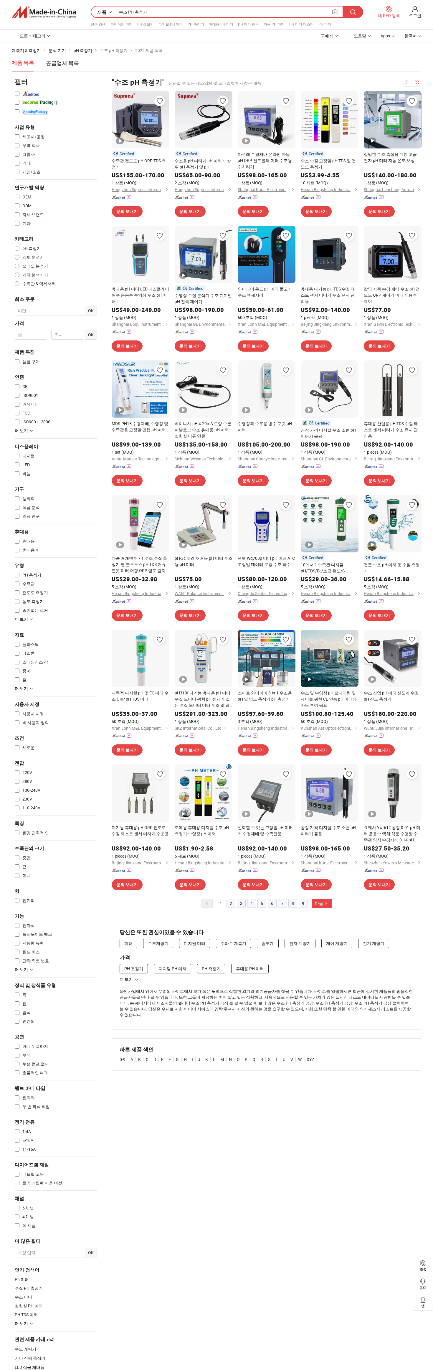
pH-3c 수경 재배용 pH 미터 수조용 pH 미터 (203, 561)
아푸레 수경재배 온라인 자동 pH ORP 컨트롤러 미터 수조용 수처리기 (265, 160)
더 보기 (126, 979)
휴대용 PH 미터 (221, 24)
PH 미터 (324, 24)
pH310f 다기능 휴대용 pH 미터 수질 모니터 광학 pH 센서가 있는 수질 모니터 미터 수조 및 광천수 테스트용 (202, 699)
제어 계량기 (337, 943)
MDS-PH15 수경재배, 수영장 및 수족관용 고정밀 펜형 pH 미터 (140, 426)
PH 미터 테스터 (301, 24)
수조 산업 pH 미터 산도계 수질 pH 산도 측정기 (391, 696)
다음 (319, 903)
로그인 (415, 15)
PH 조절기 (145, 24)
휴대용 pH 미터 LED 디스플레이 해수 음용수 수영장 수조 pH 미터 (140, 295)
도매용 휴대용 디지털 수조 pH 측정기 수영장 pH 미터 (202, 830)
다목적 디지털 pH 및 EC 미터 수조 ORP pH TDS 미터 (140, 696)
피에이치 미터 (121, 24)
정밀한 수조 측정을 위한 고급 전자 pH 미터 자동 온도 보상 (390, 157)
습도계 (268, 943)
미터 (128, 943)
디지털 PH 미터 (170, 24)
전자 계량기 (300, 943)
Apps (385, 36)
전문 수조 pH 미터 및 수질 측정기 (392, 568)
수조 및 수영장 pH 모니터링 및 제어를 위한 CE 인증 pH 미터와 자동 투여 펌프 (329, 699)
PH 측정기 (196, 24)
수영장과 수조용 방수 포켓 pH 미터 (265, 426)
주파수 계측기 (233, 943)
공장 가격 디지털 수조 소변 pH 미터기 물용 (328, 433)
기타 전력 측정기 (30, 1358)
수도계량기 (158, 943)
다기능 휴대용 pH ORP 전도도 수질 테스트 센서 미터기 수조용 (140, 830)
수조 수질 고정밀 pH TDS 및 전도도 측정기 (328, 164)
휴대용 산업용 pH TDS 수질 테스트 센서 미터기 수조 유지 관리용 (391, 430)
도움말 (360, 36)
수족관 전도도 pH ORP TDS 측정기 (139, 164)
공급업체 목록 (62, 62)
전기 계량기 (373, 943)
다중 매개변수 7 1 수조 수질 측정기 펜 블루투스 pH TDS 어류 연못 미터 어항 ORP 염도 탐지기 (139, 564)
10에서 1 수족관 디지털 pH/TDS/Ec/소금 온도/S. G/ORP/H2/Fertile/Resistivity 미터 (327, 568)
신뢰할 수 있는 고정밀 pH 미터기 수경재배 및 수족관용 (265, 830)
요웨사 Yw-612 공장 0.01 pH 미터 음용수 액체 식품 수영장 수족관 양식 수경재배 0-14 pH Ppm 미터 (392, 834)
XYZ (310, 1059)
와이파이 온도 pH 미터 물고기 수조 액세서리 (265, 292)
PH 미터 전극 (248, 24)
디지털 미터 (194, 943)
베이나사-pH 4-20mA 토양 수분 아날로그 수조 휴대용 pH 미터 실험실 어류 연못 (203, 430)
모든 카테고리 (32, 36)
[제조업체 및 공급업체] (44, 12)
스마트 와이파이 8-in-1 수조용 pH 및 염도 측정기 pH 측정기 (265, 696)
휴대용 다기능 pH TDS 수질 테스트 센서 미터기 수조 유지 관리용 (328, 295)
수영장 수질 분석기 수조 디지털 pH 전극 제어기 (203, 298)
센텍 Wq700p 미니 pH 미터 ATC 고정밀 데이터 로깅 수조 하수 (266, 561)
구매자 (327, 36)
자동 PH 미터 (274, 24)
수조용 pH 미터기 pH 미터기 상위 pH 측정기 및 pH (203, 164)
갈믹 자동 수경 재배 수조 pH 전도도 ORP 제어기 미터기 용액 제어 (392, 295)
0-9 (122, 1059)
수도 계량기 (25, 1349)
